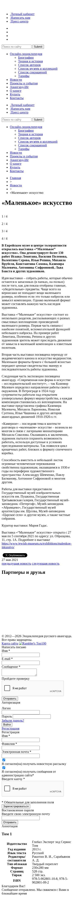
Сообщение (11, 666)
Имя (6, 651)
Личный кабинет (22, 14)
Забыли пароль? (13, 720)
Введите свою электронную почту (26, 814)
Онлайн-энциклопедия (26, 54)
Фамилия (9, 744)
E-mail (7, 658)
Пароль (7, 716)
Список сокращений (32, 72)
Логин (6, 708)
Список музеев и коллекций (38, 68)
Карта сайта (10, 643)
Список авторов (29, 65)
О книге (15, 90)
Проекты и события (24, 83)
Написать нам (20, 17)
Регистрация (10, 728)
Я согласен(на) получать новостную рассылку (34, 764)
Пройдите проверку (16, 678)
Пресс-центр (19, 21)
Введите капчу (13, 779)
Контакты (17, 98)
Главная (15, 178)
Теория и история (30, 61)
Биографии (26, 57)
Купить (15, 94)
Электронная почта (16, 751)
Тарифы (23, 76)
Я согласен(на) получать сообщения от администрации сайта (29, 773)
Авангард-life (19, 87)
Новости (16, 79)
